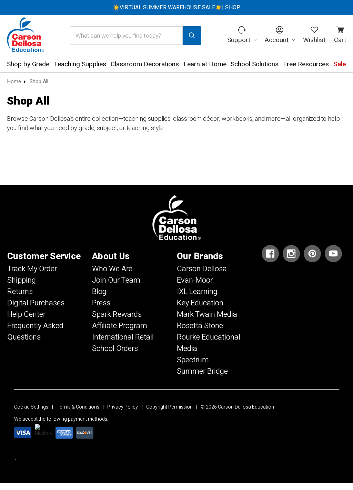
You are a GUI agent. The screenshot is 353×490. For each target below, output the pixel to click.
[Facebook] (270, 253)
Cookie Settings (31, 407)
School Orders (115, 348)
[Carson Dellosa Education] (25, 35)
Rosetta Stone (200, 325)
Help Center (26, 314)
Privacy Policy (122, 407)
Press (101, 302)
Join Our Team (116, 280)
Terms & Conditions (78, 407)
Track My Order (32, 268)
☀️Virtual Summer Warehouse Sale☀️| (176, 7)
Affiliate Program (119, 325)
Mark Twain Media (207, 314)
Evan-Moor (195, 280)
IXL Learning (197, 291)
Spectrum (193, 359)
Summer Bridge (202, 371)
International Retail (123, 337)
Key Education (200, 302)
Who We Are (112, 268)
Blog (99, 291)
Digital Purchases (35, 302)
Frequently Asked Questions (35, 331)
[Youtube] (333, 253)
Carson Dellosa (202, 268)
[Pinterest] (312, 253)
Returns (20, 291)
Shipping (21, 280)
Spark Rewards (117, 314)
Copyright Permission (169, 407)
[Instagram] (291, 253)
